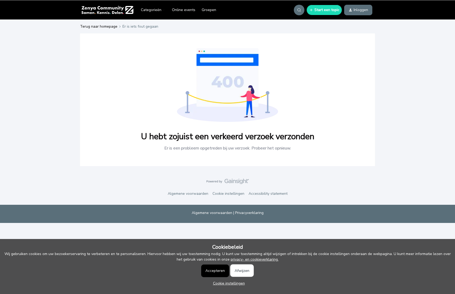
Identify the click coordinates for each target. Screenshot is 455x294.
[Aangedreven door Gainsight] (227, 183)
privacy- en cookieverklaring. (255, 259)
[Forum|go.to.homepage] (107, 10)
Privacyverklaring (249, 212)
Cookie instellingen (228, 193)
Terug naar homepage (98, 26)
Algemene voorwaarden (188, 193)
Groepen (209, 9)
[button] (324, 10)
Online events (183, 9)
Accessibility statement (268, 193)
